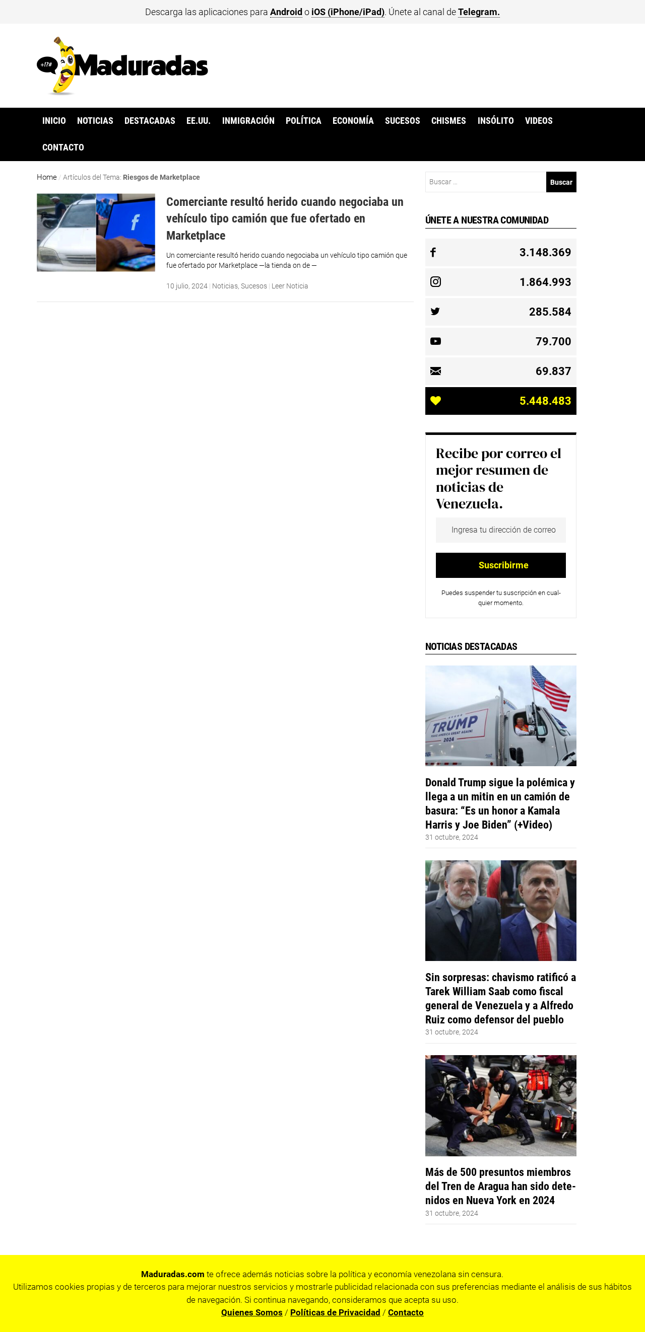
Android (286, 12)
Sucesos (402, 121)
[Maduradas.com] (122, 92)
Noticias (95, 121)
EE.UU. (198, 121)
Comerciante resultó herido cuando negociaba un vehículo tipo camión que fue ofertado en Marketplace (285, 218)
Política (303, 121)
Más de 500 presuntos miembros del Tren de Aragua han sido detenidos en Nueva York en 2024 (500, 1186)
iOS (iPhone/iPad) (347, 12)
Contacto (63, 147)
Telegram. (479, 12)
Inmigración (248, 121)
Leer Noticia (290, 286)
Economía (353, 121)
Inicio (54, 121)
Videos (539, 121)
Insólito (496, 121)
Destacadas (149, 121)
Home (47, 177)
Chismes (448, 121)
